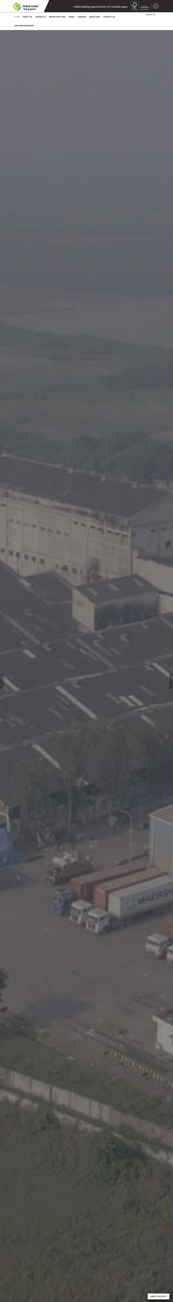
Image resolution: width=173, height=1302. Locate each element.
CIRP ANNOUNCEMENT (24, 26)
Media (71, 17)
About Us (27, 17)
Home (17, 17)
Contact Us (109, 17)
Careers (82, 17)
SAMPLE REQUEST (158, 1296)
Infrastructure (57, 17)
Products (40, 17)
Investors (94, 17)
